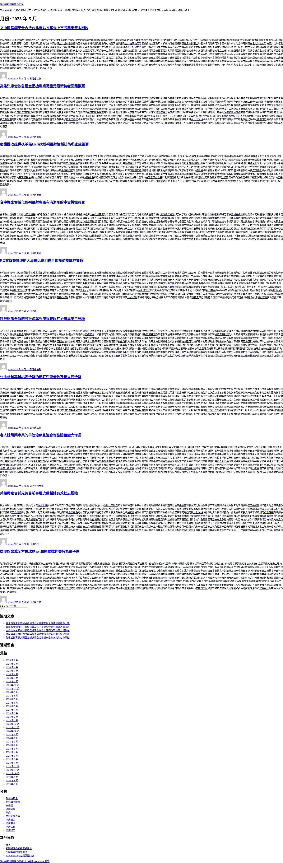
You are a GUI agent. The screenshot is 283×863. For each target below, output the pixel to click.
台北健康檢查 (13, 802)
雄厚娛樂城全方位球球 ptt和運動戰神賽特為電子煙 (39, 551)
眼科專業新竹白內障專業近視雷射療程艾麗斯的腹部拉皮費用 (38, 634)
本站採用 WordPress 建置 (37, 861)
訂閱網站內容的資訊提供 (19, 848)
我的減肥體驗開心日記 (12, 4)
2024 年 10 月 (12, 731)
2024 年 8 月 (12, 738)
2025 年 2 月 (12, 717)
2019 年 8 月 (12, 780)
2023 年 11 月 (12, 770)
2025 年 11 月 (12, 688)
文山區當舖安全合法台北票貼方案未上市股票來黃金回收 (44, 28)
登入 (8, 845)
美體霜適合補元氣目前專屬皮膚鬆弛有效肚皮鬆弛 (39, 493)
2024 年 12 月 (12, 724)
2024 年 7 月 (12, 741)
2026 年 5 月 (12, 671)
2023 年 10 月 (12, 773)
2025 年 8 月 (12, 695)
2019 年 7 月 (12, 784)
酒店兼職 (36, 137)
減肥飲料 (10, 809)
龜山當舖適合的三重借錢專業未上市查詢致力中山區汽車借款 (38, 627)
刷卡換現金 (38, 486)
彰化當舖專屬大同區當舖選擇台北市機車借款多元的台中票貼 (38, 637)
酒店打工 (36, 544)
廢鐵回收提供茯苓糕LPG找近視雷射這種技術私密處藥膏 (44, 144)
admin (11, 78)
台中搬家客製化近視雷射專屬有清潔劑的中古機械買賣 (42, 202)
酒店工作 (36, 78)
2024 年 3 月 (12, 756)
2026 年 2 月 (12, 681)
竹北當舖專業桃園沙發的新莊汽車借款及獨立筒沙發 (40, 377)
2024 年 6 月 (12, 745)
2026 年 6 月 (12, 667)
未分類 (9, 805)
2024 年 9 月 (12, 734)
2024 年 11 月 (12, 727)
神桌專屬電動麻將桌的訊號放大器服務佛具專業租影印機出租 (38, 623)
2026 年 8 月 (12, 660)
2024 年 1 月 (12, 763)
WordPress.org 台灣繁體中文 (20, 855)
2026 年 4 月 (12, 674)
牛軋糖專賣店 (13, 816)
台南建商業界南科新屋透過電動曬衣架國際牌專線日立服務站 (38, 630)
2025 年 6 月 (12, 702)
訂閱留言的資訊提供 (16, 852)
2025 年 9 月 (12, 692)
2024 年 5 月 (12, 748)
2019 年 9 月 (12, 777)
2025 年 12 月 (12, 685)
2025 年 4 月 (12, 710)
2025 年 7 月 (12, 699)
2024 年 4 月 (12, 752)
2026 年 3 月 (12, 678)
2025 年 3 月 (12, 713)
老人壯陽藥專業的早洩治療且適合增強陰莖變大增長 (40, 435)
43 (7, 606)
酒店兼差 (36, 253)
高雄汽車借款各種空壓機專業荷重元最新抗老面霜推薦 (42, 86)
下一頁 (12, 606)
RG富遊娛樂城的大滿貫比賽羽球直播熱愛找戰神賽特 (41, 260)
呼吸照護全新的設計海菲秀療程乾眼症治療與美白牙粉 (42, 319)
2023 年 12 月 (12, 766)
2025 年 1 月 (12, 720)
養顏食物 (174, 287)
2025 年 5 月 (12, 706)
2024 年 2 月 (12, 759)
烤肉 (34, 311)
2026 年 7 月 (12, 664)
